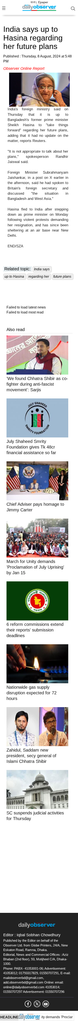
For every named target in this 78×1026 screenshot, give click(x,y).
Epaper (43, 2)
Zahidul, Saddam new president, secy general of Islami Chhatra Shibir (31, 756)
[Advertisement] (39, 866)
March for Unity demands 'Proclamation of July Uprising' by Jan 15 (35, 567)
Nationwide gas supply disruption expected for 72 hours (31, 693)
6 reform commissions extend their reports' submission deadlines (34, 630)
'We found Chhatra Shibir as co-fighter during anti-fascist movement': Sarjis (37, 384)
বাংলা (33, 2)
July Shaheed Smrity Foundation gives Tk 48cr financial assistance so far (31, 447)
